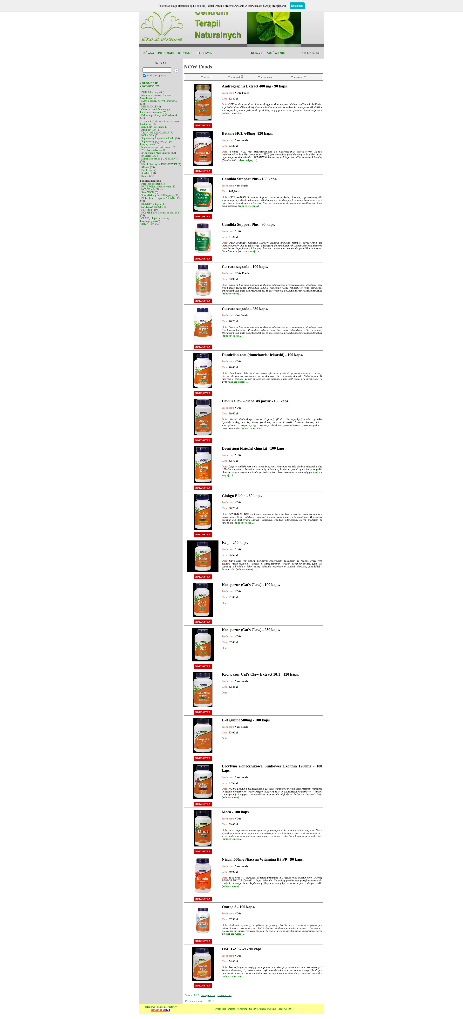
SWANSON (147, 192)
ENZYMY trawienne (152, 126)
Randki (262, 1008)
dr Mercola (147, 155)
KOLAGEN (147, 135)
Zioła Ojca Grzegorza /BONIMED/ (160, 198)
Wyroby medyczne (151, 149)
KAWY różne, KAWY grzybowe (159, 100)
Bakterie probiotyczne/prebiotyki (159, 115)
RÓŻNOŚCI (148, 224)
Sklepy (253, 1008)
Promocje (220, 1008)
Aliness (145, 167)
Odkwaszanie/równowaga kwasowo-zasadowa (155, 111)
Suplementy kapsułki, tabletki (157, 138)
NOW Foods (148, 189)
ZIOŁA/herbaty (150, 92)
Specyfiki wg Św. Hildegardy (157, 195)
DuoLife (146, 170)
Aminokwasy (148, 129)
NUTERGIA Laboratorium (156, 186)
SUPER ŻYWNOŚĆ (152, 206)
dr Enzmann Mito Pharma (155, 152)
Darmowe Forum (237, 1008)
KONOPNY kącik (151, 203)
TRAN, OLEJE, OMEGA (155, 132)
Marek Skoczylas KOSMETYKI (159, 164)
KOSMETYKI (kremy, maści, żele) (160, 212)
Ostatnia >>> (225, 995)
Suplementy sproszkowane (156, 147)
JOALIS (145, 173)
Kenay (145, 175)
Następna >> (208, 995)
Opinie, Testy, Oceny (280, 1008)
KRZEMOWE (149, 106)
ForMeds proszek (151, 183)
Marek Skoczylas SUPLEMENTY (160, 158)
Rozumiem (297, 5)
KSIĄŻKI (146, 209)
